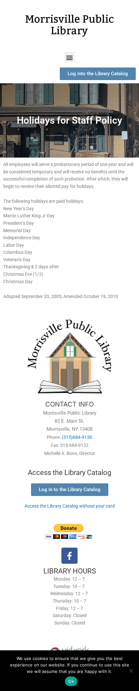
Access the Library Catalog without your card (70, 506)
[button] (69, 57)
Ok (71, 681)
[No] (131, 670)
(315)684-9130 (77, 437)
